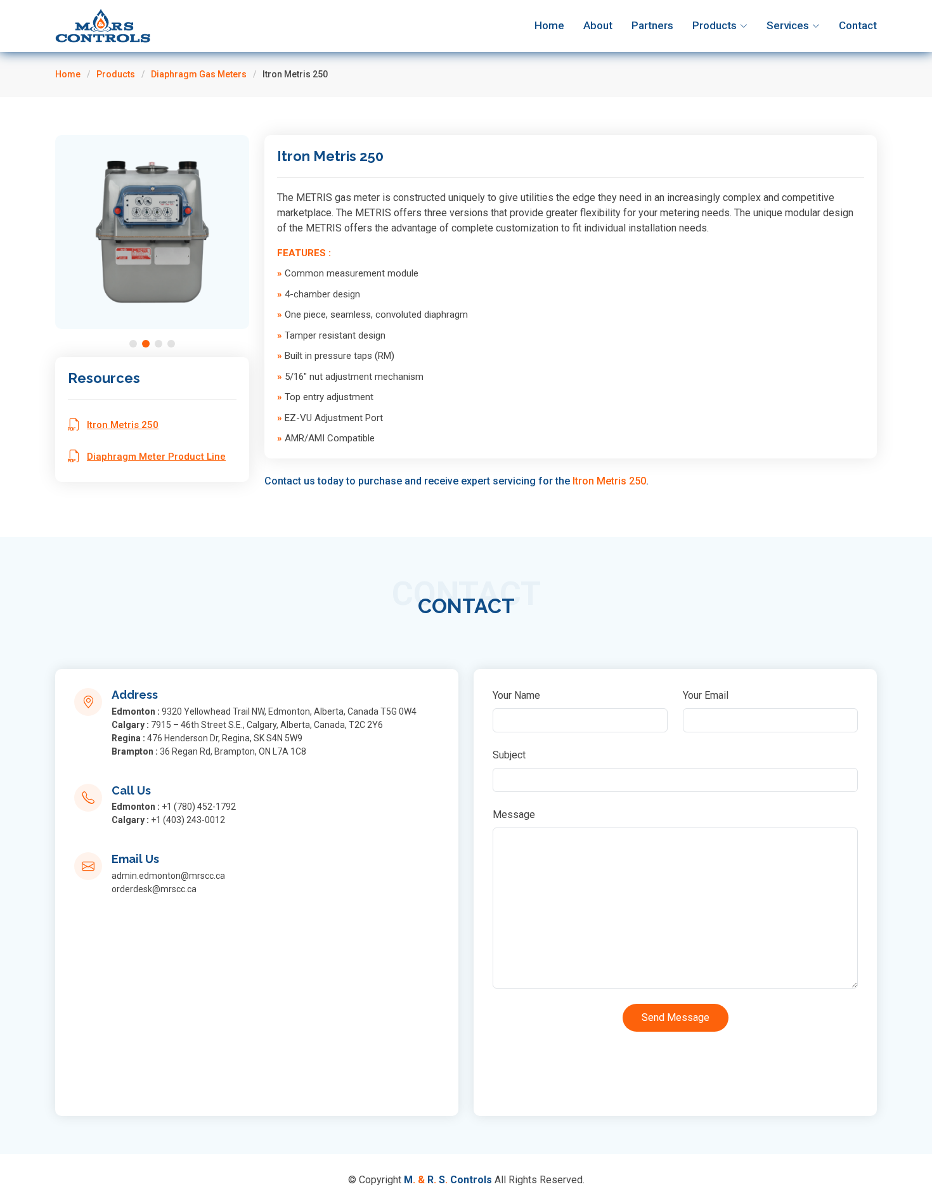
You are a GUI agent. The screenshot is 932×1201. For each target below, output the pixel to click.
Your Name (516, 695)
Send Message (675, 1017)
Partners (652, 25)
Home (549, 25)
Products (115, 74)
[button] (133, 343)
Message (514, 814)
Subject (509, 755)
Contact (858, 25)
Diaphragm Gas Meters (199, 74)
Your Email (705, 695)
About (597, 25)
